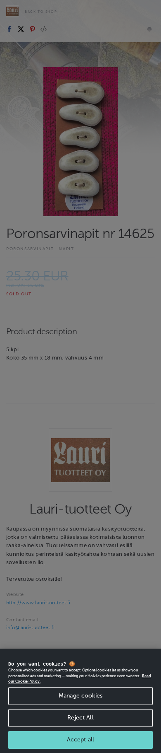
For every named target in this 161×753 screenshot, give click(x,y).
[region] (80, 701)
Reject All (80, 717)
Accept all (80, 739)
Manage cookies (80, 696)
